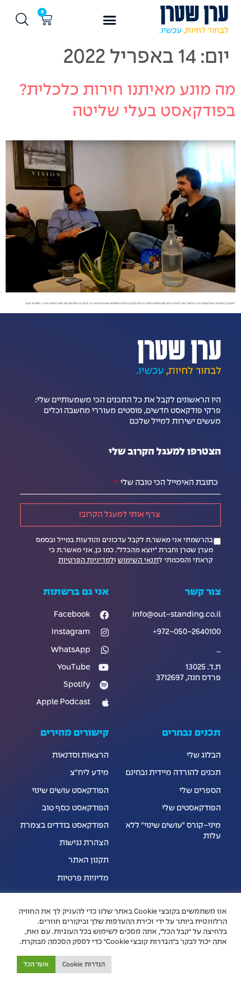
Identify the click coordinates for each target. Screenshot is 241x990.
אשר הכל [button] (36, 964)
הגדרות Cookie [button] (83, 964)
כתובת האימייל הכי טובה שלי (168, 483)
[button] (110, 20)
